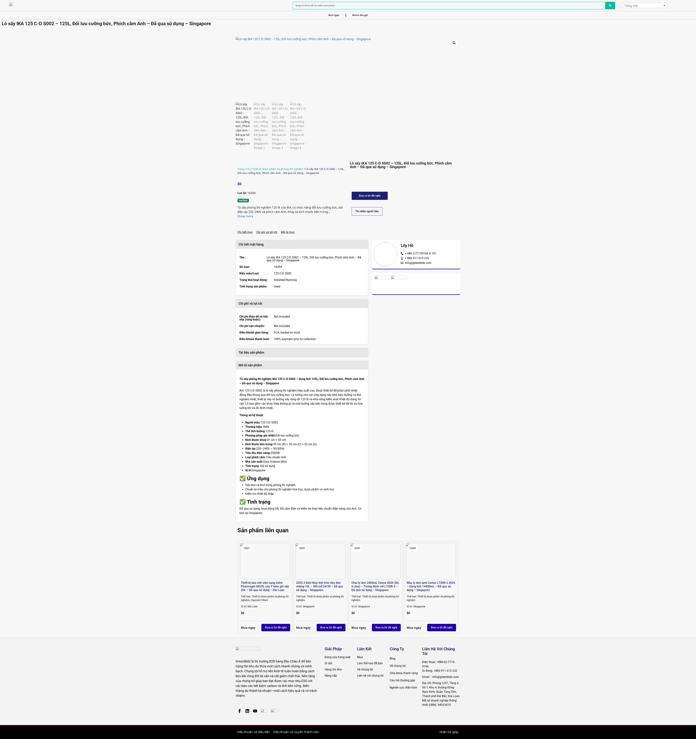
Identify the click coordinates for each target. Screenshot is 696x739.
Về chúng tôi (398, 666)
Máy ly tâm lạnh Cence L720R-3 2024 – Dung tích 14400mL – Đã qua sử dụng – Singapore (431, 586)
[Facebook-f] (239, 711)
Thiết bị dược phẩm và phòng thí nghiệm (277, 169)
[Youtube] (255, 711)
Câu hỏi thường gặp (402, 680)
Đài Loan (253, 606)
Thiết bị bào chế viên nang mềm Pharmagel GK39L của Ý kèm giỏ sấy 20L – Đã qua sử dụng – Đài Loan (265, 586)
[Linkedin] (247, 711)
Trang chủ (243, 169)
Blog (392, 658)
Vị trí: (244, 606)
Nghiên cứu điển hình (403, 687)
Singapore (309, 606)
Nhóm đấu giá (360, 15)
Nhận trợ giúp (449, 732)
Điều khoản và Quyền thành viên (296, 732)
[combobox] (449, 5)
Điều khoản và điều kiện (253, 732)
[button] (454, 43)
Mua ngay (333, 15)
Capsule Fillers (259, 600)
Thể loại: (246, 596)
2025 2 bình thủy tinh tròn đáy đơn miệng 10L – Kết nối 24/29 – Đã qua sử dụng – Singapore (319, 586)
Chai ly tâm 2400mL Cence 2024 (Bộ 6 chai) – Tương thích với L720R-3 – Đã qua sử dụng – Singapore (375, 586)
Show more (245, 216)
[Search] (610, 5)
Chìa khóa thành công (404, 673)
